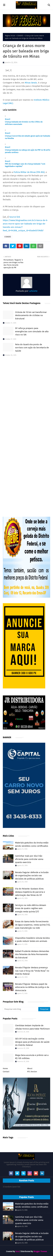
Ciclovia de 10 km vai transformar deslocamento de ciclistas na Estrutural (31, 315)
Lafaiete (32, 291)
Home (5, 1068)
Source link (14, 217)
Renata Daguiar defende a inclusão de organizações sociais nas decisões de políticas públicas (32, 875)
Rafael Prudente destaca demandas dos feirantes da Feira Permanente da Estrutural (32, 954)
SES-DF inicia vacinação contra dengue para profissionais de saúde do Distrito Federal (32, 1041)
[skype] (23, 1173)
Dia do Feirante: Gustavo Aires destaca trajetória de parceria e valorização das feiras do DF (30, 891)
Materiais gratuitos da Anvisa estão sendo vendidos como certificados (31, 844)
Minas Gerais (31, 82)
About (29, 1068)
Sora (17, 1251)
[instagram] (30, 1173)
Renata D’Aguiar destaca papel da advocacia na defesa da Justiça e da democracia (32, 987)
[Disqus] (26, 398)
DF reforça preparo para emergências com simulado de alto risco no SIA (32, 331)
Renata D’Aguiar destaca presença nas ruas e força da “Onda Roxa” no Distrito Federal (32, 970)
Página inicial (10, 36)
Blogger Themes (40, 1251)
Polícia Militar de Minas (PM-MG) (29, 172)
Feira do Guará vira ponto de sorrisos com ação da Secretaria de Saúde (32, 347)
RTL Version (32, 1072)
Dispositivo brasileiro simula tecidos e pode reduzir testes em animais (32, 940)
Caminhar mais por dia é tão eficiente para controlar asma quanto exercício (29, 859)
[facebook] (11, 1173)
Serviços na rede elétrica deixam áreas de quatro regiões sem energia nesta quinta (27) (30, 908)
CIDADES (20, 36)
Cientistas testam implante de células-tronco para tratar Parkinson (32, 1027)
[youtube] (36, 1173)
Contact (6, 1072)
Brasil (7, 119)
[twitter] (17, 1173)
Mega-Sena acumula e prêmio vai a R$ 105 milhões (31, 1057)
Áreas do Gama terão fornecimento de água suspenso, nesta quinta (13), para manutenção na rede (32, 924)
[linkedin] (42, 1173)
